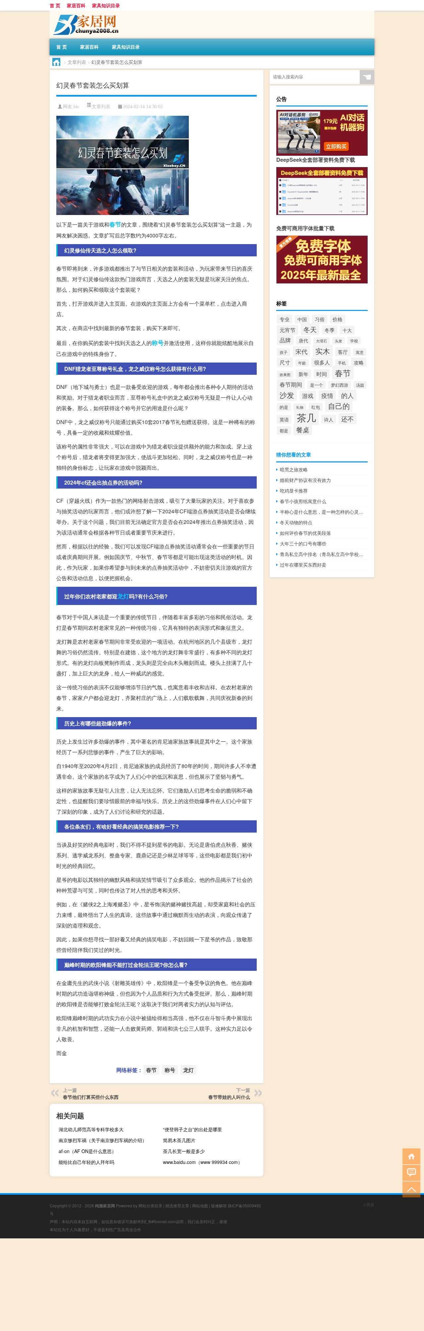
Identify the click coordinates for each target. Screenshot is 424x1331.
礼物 (299, 407)
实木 (322, 351)
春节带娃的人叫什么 (229, 1097)
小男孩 (368, 1204)
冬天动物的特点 (296, 522)
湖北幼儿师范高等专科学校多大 (91, 1129)
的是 (284, 407)
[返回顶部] (409, 1188)
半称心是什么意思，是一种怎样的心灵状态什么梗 (324, 511)
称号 (158, 342)
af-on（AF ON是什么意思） (87, 1151)
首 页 (55, 5)
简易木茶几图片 (179, 1140)
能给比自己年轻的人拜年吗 (86, 1162)
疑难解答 (219, 1205)
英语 (284, 419)
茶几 (306, 417)
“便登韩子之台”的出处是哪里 (192, 1129)
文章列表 (77, 62)
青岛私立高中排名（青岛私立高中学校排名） (324, 554)
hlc (76, 106)
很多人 (322, 362)
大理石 (321, 340)
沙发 (287, 395)
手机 (342, 362)
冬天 (310, 329)
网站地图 (200, 1205)
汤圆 (360, 385)
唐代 (303, 340)
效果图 (285, 374)
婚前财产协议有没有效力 (305, 480)
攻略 (359, 362)
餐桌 (302, 429)
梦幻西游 (339, 385)
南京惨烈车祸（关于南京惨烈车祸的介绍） (103, 1140)
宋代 (301, 351)
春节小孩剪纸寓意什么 (303, 501)
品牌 (285, 340)
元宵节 (287, 330)
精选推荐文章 (177, 1205)
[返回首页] (409, 1155)
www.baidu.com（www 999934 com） (202, 1162)
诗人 (328, 419)
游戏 (307, 396)
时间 (321, 373)
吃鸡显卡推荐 (294, 490)
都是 (284, 430)
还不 (347, 418)
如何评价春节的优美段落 (305, 533)
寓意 (360, 352)
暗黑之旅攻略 (294, 469)
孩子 (284, 352)
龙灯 (123, 596)
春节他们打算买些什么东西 (91, 1097)
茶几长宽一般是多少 (184, 1151)
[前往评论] (409, 1172)
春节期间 (291, 384)
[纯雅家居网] (84, 13)
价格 (338, 319)
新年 (303, 373)
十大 (347, 330)
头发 (338, 340)
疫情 (327, 395)
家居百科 (76, 5)
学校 (354, 340)
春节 (115, 224)
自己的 (339, 405)
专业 (285, 319)
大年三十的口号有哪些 (303, 543)
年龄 (302, 362)
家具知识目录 (106, 5)
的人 (347, 395)
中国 (302, 319)
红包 (315, 407)
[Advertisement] (199, 1284)
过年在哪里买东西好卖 (303, 564)
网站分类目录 (150, 1205)
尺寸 (285, 362)
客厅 (343, 351)
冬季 (330, 329)
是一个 (316, 385)
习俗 (320, 319)
